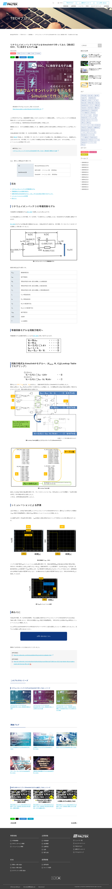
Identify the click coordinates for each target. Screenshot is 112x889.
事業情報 (65, 6)
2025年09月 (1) (85, 184)
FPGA (18, 53)
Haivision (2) (84, 142)
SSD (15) (93, 112)
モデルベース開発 (26, 53)
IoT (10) (95, 115)
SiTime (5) (83, 127)
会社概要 (46, 843)
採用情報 (106, 6)
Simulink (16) (94, 110)
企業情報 (73, 6)
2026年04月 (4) (85, 169)
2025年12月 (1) (85, 177)
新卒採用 (46, 864)
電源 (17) (97, 107)
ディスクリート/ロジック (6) (87, 125)
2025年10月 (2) (85, 181)
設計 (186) (90, 95)
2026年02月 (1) (85, 174)
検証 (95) (96, 95)
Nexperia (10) (84, 117)
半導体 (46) (83, 100)
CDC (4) (92, 130)
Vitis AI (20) (90, 107)
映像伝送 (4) (96, 127)
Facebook (23, 57)
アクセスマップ (79, 852)
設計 (33, 53)
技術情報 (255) (85, 152)
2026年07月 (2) (85, 164)
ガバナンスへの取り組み (19, 870)
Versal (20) (83, 107)
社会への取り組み (17, 867)
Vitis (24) (97, 102)
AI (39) (89, 100)
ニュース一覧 (79, 840)
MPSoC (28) (90, 102)
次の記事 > (74, 823)
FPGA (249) (83, 95)
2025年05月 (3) (85, 189)
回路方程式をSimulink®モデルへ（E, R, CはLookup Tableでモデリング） (32, 193)
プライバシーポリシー (15, 886)
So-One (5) (97, 125)
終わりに (14, 198)
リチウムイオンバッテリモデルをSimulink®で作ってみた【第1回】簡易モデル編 (35, 150)
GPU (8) (83, 120)
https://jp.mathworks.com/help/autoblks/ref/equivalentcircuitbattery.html (33, 655)
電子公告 (46, 852)
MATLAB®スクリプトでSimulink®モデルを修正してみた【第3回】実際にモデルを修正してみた (66, 806)
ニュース (80, 6)
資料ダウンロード (86, 3)
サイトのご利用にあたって (29, 886)
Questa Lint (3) (93, 137)
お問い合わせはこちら (44, 636)
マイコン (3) (92, 132)
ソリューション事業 (17, 846)
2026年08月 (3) (85, 162)
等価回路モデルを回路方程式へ (20, 191)
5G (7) (88, 120)
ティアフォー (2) (92, 142)
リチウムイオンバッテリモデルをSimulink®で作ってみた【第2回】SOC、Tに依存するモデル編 (43, 707)
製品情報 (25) (84, 154)
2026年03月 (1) (85, 172)
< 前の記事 (13, 823)
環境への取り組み (17, 864)
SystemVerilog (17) (85, 110)
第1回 (15, 137)
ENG (61, 3)
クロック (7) (94, 120)
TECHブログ (69, 3)
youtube (59, 878)
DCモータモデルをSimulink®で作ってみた (66, 747)
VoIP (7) (83, 122)
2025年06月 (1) (85, 186)
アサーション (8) (92, 117)
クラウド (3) (91, 134)
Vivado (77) (83, 97)
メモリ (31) (95, 100)
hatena (30, 57)
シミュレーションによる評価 (20, 196)
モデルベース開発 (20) (94, 105)
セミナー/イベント (96, 6)
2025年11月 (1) (85, 179)
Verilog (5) (90, 127)
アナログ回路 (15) (85, 112)
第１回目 (29, 212)
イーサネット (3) (84, 132)
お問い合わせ (103, 3)
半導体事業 (15, 840)
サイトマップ (41, 886)
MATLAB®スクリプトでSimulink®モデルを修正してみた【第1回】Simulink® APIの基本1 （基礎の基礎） (20, 806)
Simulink (38, 53)
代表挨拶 (46, 840)
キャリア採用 (47, 867)
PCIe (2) (91, 139)
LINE (13, 57)
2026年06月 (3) (85, 167)
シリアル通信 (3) (84, 137)
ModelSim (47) (92, 97)
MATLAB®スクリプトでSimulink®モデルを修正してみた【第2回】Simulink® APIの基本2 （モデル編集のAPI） (43, 806)
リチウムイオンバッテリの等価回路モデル (23, 189)
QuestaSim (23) (84, 105)
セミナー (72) (93, 152)
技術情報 (13, 53)
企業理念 (46, 846)
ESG (87, 6)
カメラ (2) (97, 139)
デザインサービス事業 (18, 843)
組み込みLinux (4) (85, 130)
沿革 (45, 849)
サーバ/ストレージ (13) (86, 115)
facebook (56, 878)
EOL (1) (83, 144)
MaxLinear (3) (84, 139)
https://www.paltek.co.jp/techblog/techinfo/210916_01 (27, 109)
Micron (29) (83, 102)
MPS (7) (88, 122)
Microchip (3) (84, 134)
